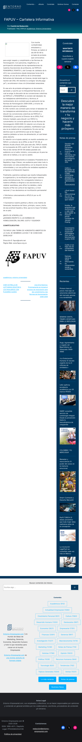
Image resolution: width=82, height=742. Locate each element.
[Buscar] (71, 89)
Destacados (71, 622)
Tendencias (67, 666)
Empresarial (67, 628)
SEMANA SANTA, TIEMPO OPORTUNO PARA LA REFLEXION (68, 319)
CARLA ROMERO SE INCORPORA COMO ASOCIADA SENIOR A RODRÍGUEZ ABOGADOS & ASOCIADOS (70, 176)
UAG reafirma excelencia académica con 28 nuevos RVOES (67, 388)
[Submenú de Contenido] (34, 4)
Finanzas (48, 635)
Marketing (45, 647)
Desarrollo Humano (47, 622)
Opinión (66, 653)
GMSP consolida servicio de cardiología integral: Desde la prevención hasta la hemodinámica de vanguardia (67, 418)
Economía (47, 628)
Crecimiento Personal (48, 616)
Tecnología (47, 666)
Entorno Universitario (43, 29)
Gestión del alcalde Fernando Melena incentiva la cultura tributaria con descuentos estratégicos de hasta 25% (70, 153)
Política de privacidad (13, 734)
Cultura (71, 616)
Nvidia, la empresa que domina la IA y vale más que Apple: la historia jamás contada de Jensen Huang (70, 214)
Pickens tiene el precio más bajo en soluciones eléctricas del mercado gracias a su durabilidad (68, 292)
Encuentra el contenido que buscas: (65, 83)
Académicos (31, 29)
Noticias (48, 653)
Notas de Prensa (67, 647)
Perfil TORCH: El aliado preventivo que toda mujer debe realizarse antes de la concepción (68, 521)
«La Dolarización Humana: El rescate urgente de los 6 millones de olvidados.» (67, 362)
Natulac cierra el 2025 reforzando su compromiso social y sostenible (70, 262)
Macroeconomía (68, 641)
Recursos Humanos (66, 659)
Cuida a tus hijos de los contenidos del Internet (69, 247)
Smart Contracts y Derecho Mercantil (67, 499)
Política (44, 659)
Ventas (70, 672)
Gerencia (67, 635)
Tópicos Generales (48, 672)
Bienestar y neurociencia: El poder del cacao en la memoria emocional (67, 463)
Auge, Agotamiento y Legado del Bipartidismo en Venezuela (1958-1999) (67, 347)
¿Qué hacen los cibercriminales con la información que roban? (70, 195)
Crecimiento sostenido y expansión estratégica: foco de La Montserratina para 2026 (70, 233)
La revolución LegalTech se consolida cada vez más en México (67, 550)
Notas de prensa (67, 679)
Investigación (45, 641)
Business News (58, 687)
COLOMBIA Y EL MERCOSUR (66, 451)
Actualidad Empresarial (57, 610)
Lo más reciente (47, 679)
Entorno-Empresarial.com (13, 634)
